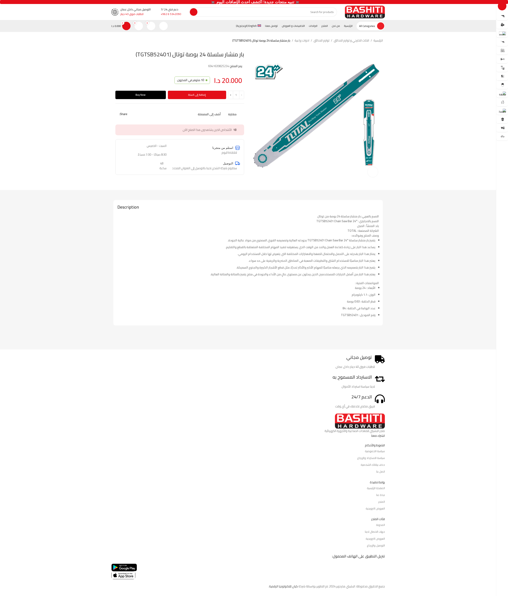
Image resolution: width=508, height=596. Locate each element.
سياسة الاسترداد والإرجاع (371, 458)
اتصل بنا (380, 471)
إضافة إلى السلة (197, 94)
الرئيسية (378, 40)
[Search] (193, 12)
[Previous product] (125, 40)
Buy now (141, 94)
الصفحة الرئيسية (376, 488)
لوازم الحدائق (321, 40)
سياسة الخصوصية (375, 451)
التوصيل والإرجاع (376, 545)
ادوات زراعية (302, 40)
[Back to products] (120, 40)
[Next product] (115, 40)
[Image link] (360, 421)
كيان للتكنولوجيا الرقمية (283, 586)
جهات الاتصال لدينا (375, 531)
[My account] (163, 26)
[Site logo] (365, 12)
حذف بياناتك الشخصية (373, 464)
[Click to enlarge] (373, 172)
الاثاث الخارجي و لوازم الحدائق (351, 40)
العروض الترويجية (375, 508)
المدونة (380, 524)
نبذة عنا (380, 494)
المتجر (381, 501)
